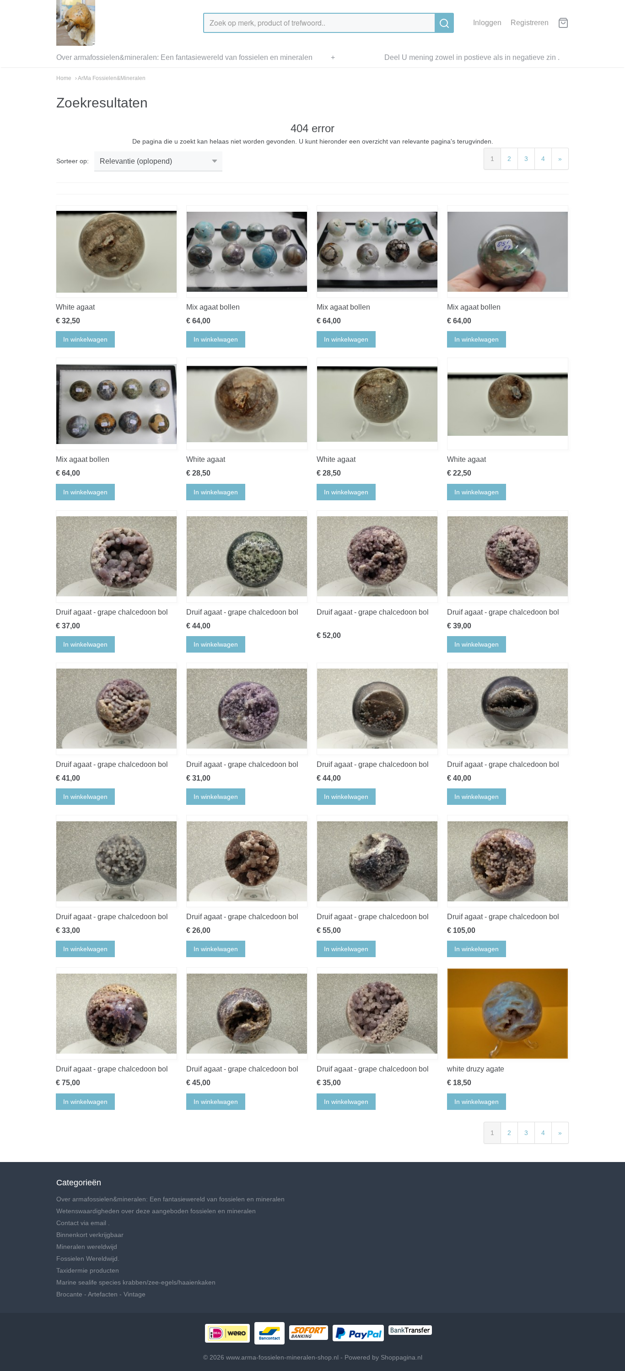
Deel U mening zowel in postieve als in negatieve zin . (472, 57)
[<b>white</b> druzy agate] (507, 1013)
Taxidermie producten (87, 1270)
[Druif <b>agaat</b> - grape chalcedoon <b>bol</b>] (116, 556)
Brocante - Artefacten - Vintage (100, 1294)
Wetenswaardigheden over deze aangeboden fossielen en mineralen (156, 1211)
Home (63, 78)
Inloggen (487, 23)
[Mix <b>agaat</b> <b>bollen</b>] (247, 251)
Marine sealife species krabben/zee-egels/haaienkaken (136, 1282)
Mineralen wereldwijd (86, 1246)
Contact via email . (83, 1222)
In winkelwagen (85, 339)
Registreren (530, 23)
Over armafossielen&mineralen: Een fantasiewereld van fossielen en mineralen (184, 57)
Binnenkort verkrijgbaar (90, 1234)
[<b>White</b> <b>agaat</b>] (116, 251)
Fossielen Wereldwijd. (87, 1258)
